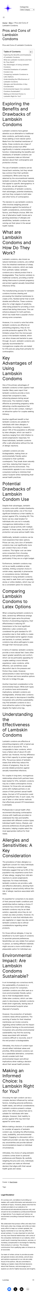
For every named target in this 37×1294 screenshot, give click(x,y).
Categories (24, 7)
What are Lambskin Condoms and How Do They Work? (18, 61)
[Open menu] (3, 17)
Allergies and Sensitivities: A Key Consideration (15, 85)
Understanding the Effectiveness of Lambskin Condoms (16, 80)
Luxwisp (5, 1280)
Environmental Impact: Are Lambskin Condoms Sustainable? (17, 90)
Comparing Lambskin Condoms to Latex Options (16, 76)
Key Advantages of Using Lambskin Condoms (16, 66)
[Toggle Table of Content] (30, 52)
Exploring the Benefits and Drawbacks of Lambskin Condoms (17, 56)
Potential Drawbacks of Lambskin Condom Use (15, 71)
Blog (11, 23)
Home (4, 23)
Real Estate (13, 1182)
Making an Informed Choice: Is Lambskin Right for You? (15, 95)
